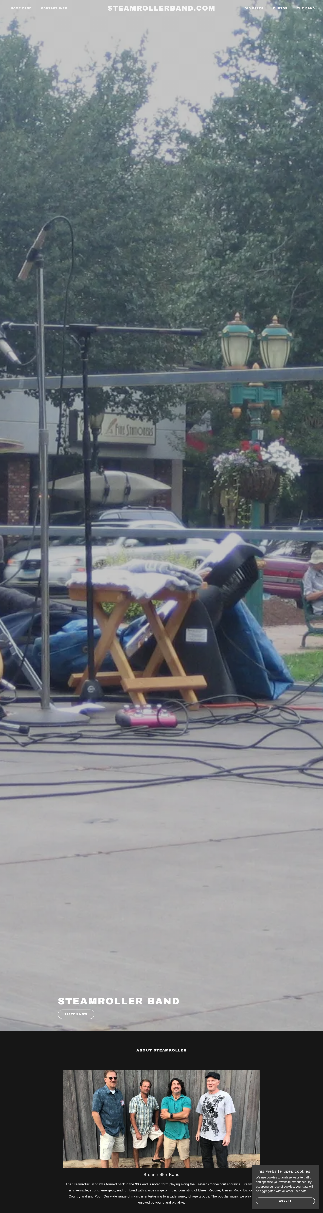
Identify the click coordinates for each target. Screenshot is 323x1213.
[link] (161, 9)
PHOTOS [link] (280, 8)
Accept (285, 1201)
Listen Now (76, 1014)
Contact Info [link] (54, 8)
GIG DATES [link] (254, 8)
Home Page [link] (21, 8)
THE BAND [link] (306, 8)
